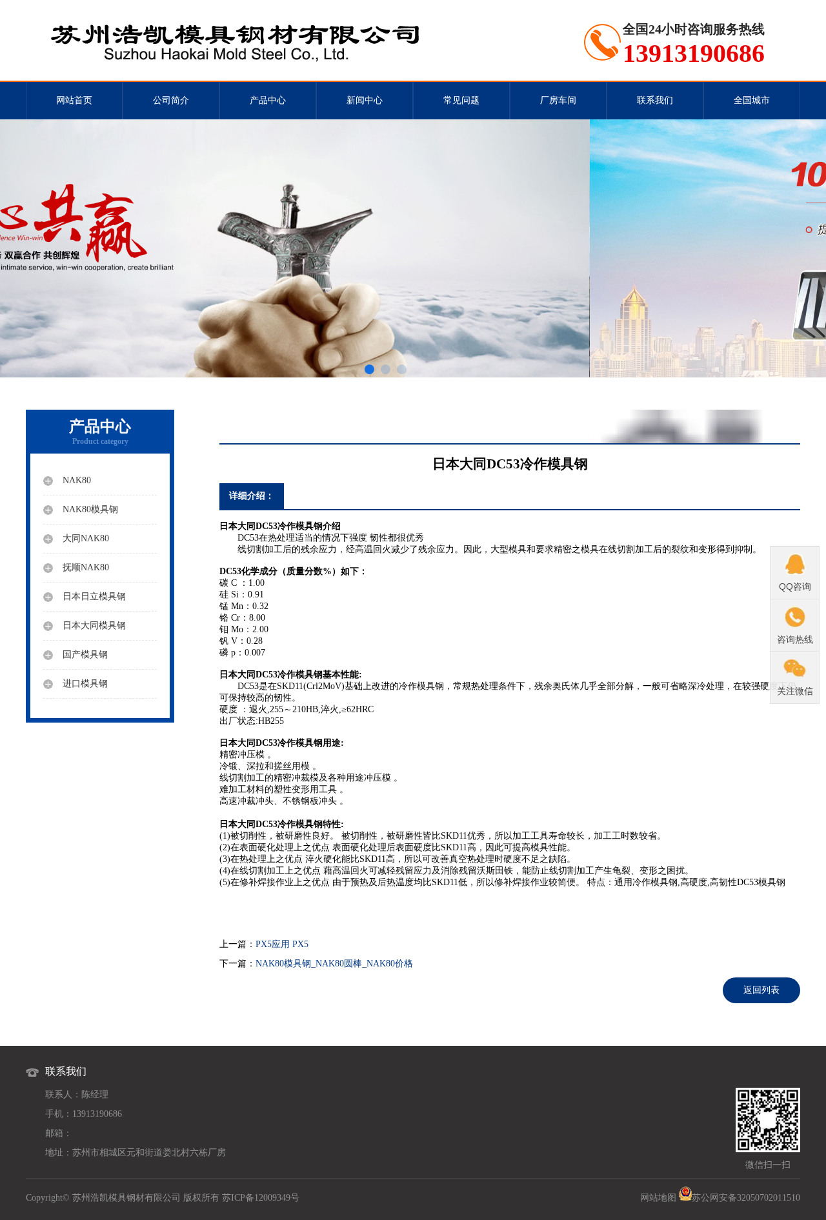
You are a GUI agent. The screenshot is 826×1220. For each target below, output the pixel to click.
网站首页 (74, 100)
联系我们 (655, 100)
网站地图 (658, 1198)
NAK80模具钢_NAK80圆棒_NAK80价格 (334, 963)
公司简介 (171, 100)
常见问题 (461, 100)
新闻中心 (365, 100)
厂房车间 (558, 100)
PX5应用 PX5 (282, 944)
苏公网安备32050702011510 (746, 1198)
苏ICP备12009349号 (260, 1198)
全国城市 (752, 100)
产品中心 (268, 100)
